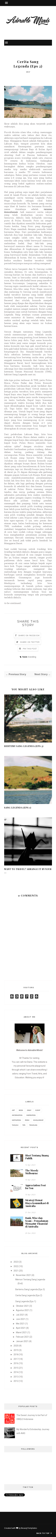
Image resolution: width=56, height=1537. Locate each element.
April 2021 (21, 1328)
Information (17, 1115)
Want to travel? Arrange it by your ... (28, 871)
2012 (16, 1381)
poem (27, 1120)
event (37, 1110)
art (13, 1110)
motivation (16, 1120)
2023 (16, 1262)
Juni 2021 (20, 1319)
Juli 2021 (20, 1315)
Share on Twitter (30, 642)
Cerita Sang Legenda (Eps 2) (28, 1295)
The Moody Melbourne (31, 1172)
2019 (16, 1350)
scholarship (38, 1120)
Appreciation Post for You (35, 1187)
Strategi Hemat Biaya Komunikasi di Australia (37, 1203)
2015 (16, 1368)
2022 (16, 1266)
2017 (16, 1359)
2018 (16, 1354)
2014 (16, 1372)
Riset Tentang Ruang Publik (37, 1157)
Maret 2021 (21, 1332)
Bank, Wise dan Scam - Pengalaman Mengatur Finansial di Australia (36, 1222)
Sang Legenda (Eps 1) (17, 807)
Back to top (43, 1533)
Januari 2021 (22, 1341)
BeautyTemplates (29, 1528)
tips (23, 1125)
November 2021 (23, 1275)
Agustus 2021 (22, 1310)
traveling (32, 657)
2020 (16, 1345)
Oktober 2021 (22, 1306)
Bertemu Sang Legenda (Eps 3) (23, 746)
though (15, 1125)
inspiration (31, 1115)
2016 (16, 1363)
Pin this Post (30, 649)
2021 (16, 1270)
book (21, 1110)
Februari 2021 (22, 1337)
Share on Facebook (29, 636)
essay (29, 1110)
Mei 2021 (20, 1323)
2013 (16, 1376)
